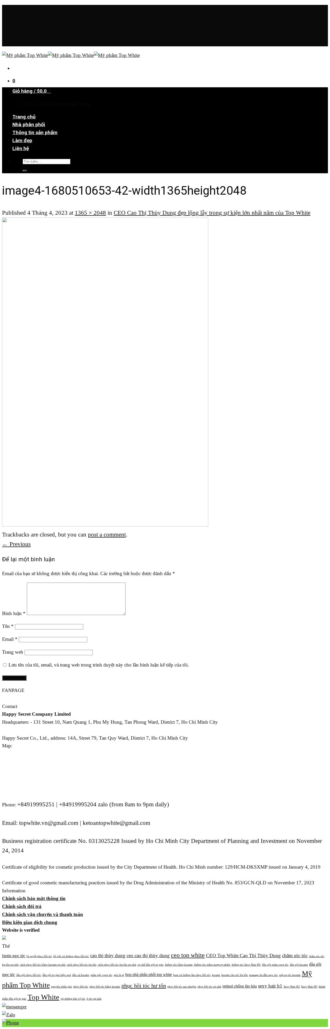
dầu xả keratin (80, 975)
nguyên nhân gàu (61, 986)
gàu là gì (119, 975)
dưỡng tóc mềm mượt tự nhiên (212, 964)
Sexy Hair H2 (292, 986)
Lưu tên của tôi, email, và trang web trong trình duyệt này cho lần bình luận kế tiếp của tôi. (99, 665)
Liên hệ (20, 148)
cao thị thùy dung (107, 955)
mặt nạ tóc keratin (290, 975)
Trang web (12, 652)
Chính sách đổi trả (22, 906)
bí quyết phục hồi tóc (39, 956)
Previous (16, 544)
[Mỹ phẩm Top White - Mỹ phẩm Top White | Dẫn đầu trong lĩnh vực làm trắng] (71, 55)
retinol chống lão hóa (239, 986)
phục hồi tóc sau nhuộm (181, 986)
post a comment (107, 534)
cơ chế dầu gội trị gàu (150, 964)
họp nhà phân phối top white (148, 974)
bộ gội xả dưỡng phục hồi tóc (71, 956)
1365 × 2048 (90, 212)
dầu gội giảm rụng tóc (275, 964)
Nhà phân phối (28, 124)
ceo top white (188, 955)
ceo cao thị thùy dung (148, 955)
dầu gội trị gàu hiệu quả (56, 975)
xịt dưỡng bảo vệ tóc (73, 998)
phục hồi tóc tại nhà (209, 986)
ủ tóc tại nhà (94, 998)
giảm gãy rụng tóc (101, 975)
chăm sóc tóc (295, 955)
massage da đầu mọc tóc (263, 975)
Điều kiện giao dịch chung (29, 922)
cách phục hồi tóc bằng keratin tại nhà (42, 964)
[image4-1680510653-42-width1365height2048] (105, 524)
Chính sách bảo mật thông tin (33, 898)
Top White (43, 997)
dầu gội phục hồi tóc (28, 975)
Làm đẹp (22, 140)
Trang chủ (24, 117)
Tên (8, 626)
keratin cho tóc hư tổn (234, 975)
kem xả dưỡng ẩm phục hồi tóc (192, 975)
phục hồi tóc (80, 986)
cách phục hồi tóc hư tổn (81, 964)
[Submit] (25, 170)
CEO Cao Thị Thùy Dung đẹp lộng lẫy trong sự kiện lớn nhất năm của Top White (212, 212)
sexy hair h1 (270, 986)
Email (10, 639)
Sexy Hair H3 (309, 986)
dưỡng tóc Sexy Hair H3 (246, 964)
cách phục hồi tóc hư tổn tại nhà (117, 964)
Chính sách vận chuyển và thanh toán (42, 914)
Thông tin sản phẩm (34, 132)
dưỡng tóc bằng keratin (179, 964)
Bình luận (14, 613)
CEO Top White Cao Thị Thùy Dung (243, 955)
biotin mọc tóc (13, 956)
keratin (216, 975)
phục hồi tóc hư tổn (143, 985)
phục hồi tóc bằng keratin (104, 986)
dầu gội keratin (299, 964)
